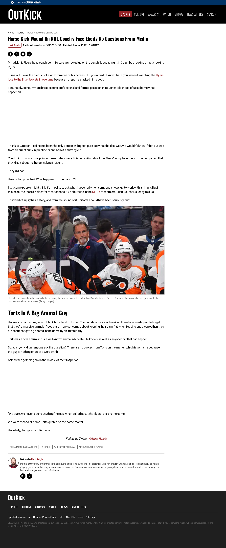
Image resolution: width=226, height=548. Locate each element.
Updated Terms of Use (19, 517)
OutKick (25, 14)
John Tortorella (65, 447)
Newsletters (195, 14)
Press (81, 517)
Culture (139, 14)
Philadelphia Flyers (91, 447)
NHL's (96, 192)
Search (211, 14)
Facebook (10, 54)
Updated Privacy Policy (44, 517)
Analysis (153, 14)
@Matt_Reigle (98, 438)
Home (11, 32)
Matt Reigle (14, 45)
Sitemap (90, 517)
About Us (70, 517)
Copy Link (29, 54)
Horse (46, 447)
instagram (22, 476)
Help (61, 517)
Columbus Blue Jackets (24, 447)
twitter (29, 476)
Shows (179, 14)
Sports (125, 14)
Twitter (16, 54)
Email (23, 54)
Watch (167, 14)
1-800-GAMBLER (29, 526)
